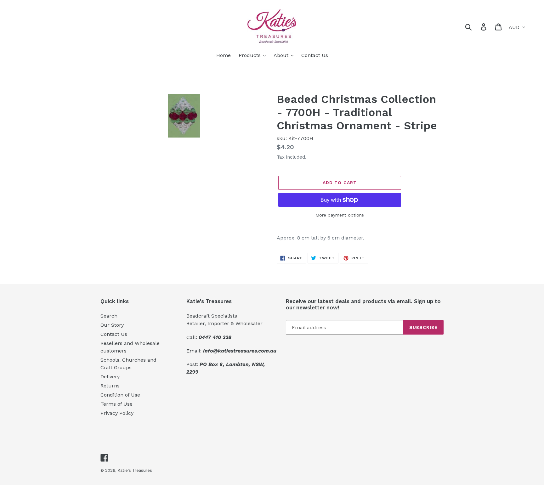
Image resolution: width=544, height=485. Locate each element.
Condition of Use (120, 395)
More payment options (339, 214)
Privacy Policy (116, 413)
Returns (110, 386)
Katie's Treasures (134, 470)
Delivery (110, 377)
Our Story (112, 325)
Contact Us (113, 334)
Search (108, 316)
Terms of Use (116, 404)
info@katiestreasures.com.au (239, 351)
